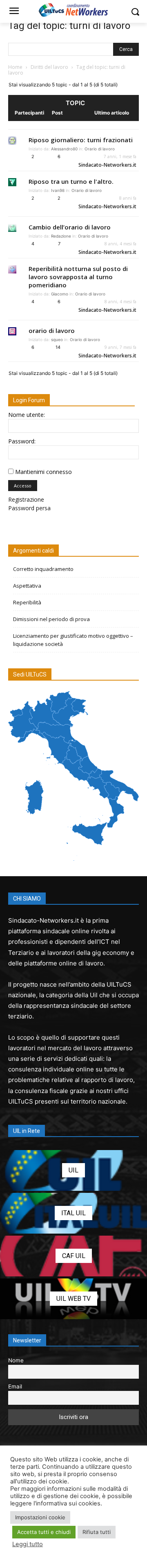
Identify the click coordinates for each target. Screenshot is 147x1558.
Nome (16, 1360)
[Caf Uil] (73, 1256)
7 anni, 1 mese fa (120, 156)
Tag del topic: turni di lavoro (69, 25)
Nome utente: (26, 415)
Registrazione (26, 499)
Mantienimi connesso (43, 472)
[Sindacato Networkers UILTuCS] (73, 9)
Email (15, 1386)
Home (15, 67)
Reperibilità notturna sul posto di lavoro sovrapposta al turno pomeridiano (78, 276)
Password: (22, 441)
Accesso (22, 486)
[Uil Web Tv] (73, 1298)
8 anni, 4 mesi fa (120, 243)
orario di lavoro (52, 330)
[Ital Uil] (73, 1213)
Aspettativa (27, 585)
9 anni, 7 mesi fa (120, 347)
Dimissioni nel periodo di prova (51, 619)
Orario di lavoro (100, 148)
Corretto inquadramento (43, 569)
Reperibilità (27, 602)
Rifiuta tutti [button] (96, 1532)
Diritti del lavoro (49, 67)
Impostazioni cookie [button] (40, 1517)
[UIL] (73, 1170)
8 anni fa (127, 198)
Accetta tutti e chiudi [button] (44, 1532)
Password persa (29, 508)
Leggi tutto (27, 1544)
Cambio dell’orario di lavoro (70, 227)
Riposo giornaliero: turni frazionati (81, 140)
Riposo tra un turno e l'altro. (71, 181)
